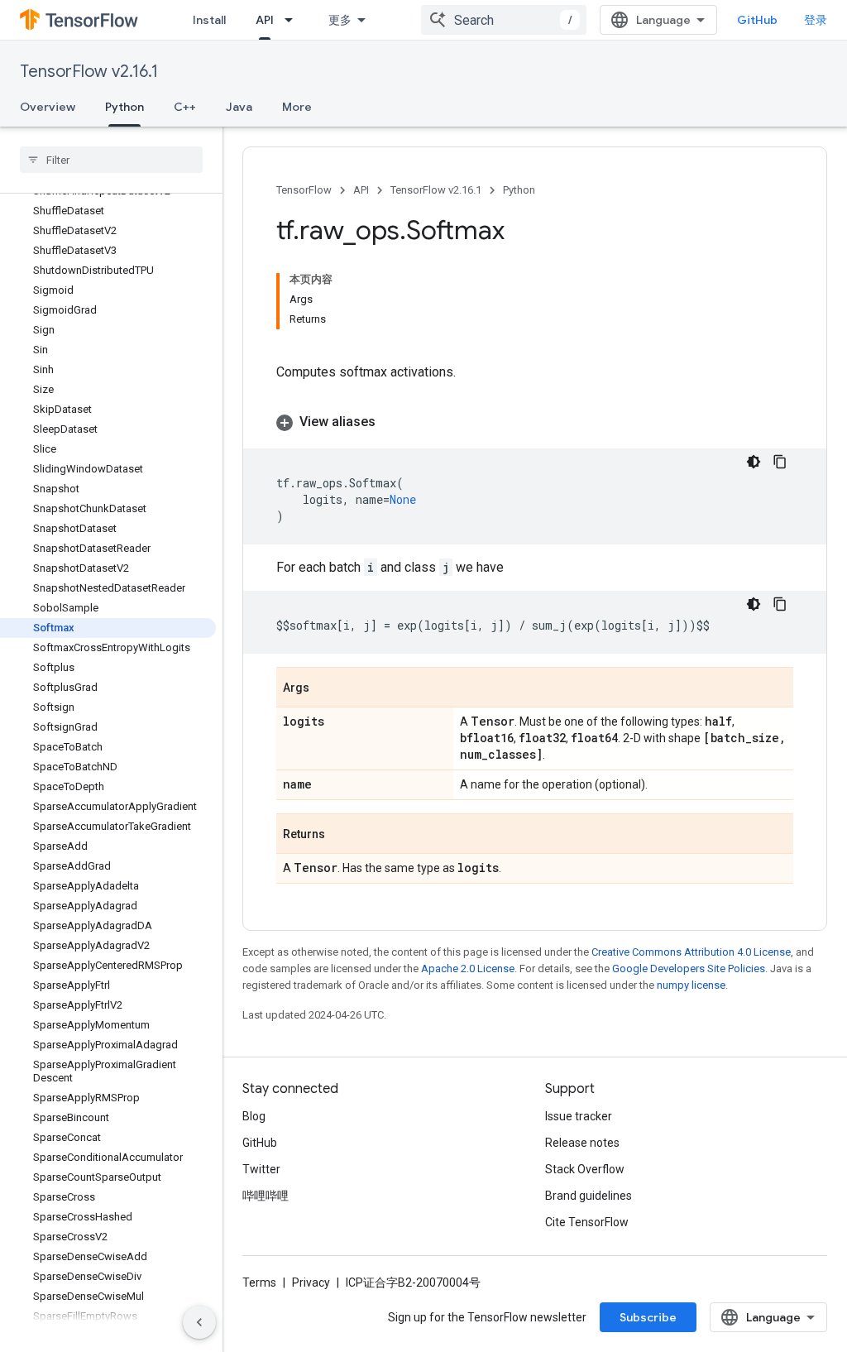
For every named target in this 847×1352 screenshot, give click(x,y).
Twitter (261, 1169)
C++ (185, 106)
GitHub (757, 19)
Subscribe (648, 1317)
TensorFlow (304, 190)
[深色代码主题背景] (753, 461)
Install (209, 19)
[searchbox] (111, 159)
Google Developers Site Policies (688, 968)
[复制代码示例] (780, 461)
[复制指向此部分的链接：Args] (325, 688)
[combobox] (503, 20)
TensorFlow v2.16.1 (89, 71)
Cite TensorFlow (587, 1222)
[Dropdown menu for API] (293, 20)
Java (239, 106)
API (265, 19)
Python (124, 106)
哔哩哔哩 (265, 1195)
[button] (534, 422)
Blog (254, 1116)
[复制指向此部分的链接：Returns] (341, 835)
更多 (340, 19)
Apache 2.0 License (467, 968)
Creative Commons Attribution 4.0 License (691, 952)
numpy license (691, 985)
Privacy (311, 1282)
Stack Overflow (584, 1169)
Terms (259, 1282)
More (297, 106)
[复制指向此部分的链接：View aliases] (392, 422)
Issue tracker (578, 1116)
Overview (47, 106)
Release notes (582, 1142)
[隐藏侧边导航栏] (199, 1322)
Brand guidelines (588, 1195)
